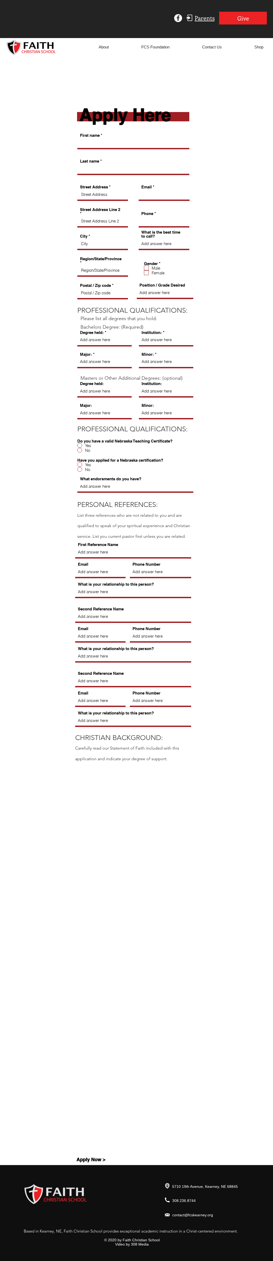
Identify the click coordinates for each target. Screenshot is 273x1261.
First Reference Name (98, 545)
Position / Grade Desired (162, 285)
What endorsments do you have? (110, 479)
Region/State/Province (101, 259)
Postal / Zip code (95, 285)
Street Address (94, 187)
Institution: (152, 332)
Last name (89, 161)
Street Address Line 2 (100, 210)
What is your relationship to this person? (116, 584)
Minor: (148, 354)
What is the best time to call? (160, 234)
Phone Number (146, 564)
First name (90, 135)
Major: (86, 354)
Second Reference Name (101, 609)
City (83, 236)
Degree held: (92, 332)
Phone (147, 214)
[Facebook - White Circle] (178, 18)
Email (146, 187)
